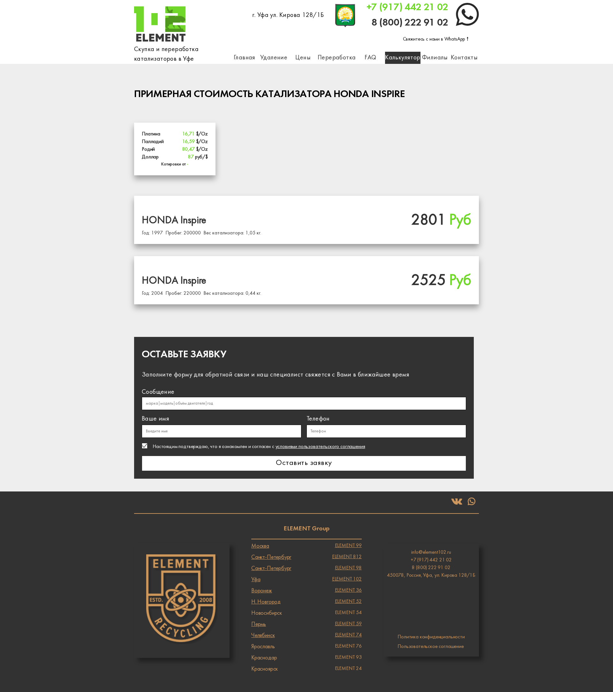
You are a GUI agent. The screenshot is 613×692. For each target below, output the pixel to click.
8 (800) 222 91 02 (409, 23)
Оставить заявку (304, 463)
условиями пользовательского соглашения (320, 446)
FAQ (370, 58)
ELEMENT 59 (306, 624)
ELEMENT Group (306, 529)
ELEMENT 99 (306, 546)
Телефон (318, 419)
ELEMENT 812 (306, 557)
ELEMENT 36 (306, 591)
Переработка (337, 58)
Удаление (273, 58)
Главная (244, 58)
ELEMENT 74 (306, 635)
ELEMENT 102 (306, 579)
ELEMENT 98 (306, 568)
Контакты (464, 58)
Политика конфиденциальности (431, 637)
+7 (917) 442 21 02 (407, 7)
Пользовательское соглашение (430, 646)
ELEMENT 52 (306, 602)
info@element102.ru (431, 552)
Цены (303, 58)
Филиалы (435, 58)
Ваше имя (155, 419)
